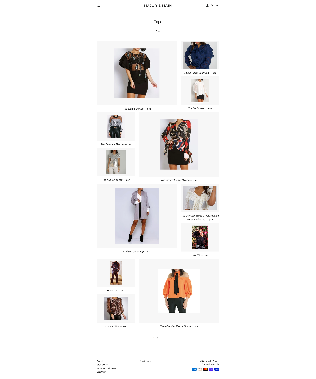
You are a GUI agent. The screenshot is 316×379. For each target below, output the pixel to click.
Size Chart (101, 372)
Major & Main (158, 5)
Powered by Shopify (210, 364)
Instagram (146, 361)
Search (100, 361)
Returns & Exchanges (106, 368)
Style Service (103, 365)
